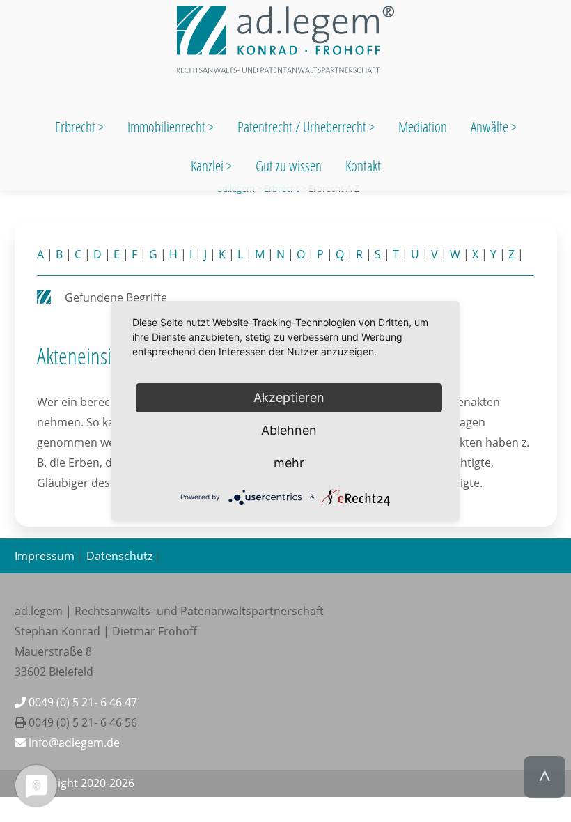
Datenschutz (119, 556)
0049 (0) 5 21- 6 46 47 (81, 702)
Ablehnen (289, 430)
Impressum (45, 556)
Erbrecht (75, 127)
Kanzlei (208, 166)
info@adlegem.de (73, 742)
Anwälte (491, 127)
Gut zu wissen (289, 166)
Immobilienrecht (167, 127)
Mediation (422, 127)
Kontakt (363, 166)
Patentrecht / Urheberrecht (301, 127)
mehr (289, 463)
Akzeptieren (288, 397)
